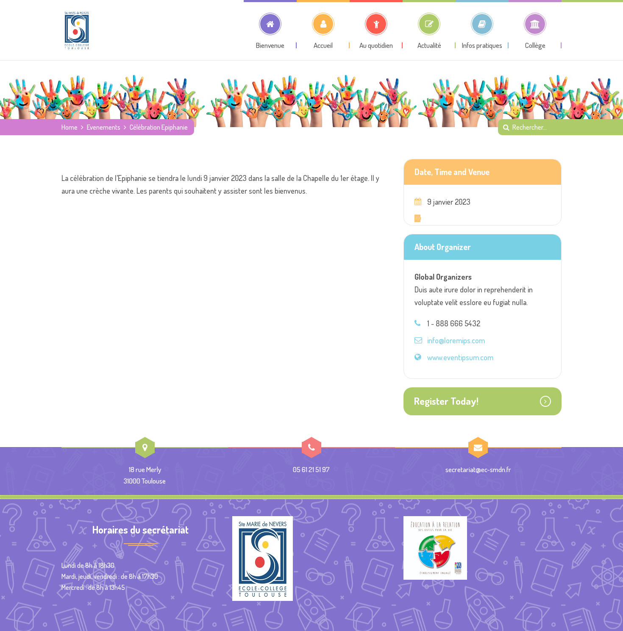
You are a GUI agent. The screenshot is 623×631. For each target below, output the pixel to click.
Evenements (103, 127)
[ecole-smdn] (76, 30)
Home (69, 127)
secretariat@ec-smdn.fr (478, 469)
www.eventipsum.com (460, 357)
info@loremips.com (456, 340)
